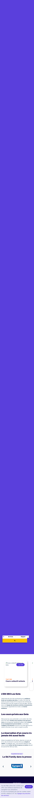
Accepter (29, 787)
